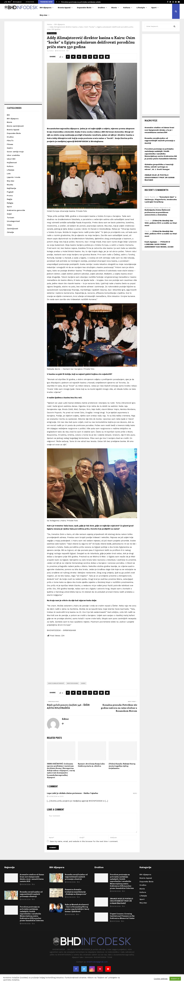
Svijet (9, 214)
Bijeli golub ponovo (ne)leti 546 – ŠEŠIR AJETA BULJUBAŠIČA (68, 706)
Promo (10, 196)
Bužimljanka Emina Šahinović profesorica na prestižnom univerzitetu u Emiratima (157, 212)
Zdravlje (10, 232)
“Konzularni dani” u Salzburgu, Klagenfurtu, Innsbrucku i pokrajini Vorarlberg (161, 199)
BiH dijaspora (45, 8)
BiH (8, 115)
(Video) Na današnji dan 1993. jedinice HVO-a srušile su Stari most (161, 223)
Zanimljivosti (12, 229)
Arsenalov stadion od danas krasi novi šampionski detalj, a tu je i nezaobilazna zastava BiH (159, 129)
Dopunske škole (84, 8)
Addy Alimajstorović (56, 683)
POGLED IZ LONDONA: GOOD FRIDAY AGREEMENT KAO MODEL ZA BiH (159, 244)
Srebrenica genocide (16, 210)
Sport (153, 8)
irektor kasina (72, 683)
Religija (10, 203)
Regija (9, 199)
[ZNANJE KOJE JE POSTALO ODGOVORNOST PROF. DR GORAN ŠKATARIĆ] (101, 902)
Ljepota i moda (13, 177)
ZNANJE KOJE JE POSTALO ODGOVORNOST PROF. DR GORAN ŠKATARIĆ (159, 177)
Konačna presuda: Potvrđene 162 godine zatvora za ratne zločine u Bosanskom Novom (119, 707)
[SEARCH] (174, 26)
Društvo (101, 8)
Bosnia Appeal (64, 8)
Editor (51, 51)
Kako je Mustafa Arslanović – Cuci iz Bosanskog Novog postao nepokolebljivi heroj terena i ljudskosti (77, 908)
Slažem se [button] (175, 979)
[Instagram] (92, 969)
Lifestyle (141, 8)
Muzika (10, 185)
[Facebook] (76, 969)
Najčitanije (11, 188)
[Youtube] (108, 969)
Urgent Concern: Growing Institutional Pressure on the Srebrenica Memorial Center (122, 915)
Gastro (10, 148)
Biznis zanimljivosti (15, 126)
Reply (135, 793)
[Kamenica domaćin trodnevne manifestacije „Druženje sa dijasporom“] (56, 892)
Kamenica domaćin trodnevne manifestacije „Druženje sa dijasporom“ (76, 891)
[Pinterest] (100, 969)
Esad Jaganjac (151, 242)
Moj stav (43, 15)
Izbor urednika (13, 155)
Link (9, 174)
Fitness (10, 144)
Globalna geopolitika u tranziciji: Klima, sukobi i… (80, 2)
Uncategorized (13, 221)
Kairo (83, 683)
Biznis (114, 8)
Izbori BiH (11, 159)
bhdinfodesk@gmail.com (97, 962)
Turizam (10, 218)
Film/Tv (10, 141)
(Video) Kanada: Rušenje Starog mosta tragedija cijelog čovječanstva (122, 765)
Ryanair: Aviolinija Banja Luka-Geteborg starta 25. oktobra (91, 764)
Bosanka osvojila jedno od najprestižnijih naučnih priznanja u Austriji (160, 140)
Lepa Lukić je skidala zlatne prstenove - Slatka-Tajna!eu (72, 793)
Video (9, 225)
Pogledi (10, 192)
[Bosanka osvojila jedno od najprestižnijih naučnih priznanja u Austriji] (11, 895)
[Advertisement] (92, 657)
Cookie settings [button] (161, 979)
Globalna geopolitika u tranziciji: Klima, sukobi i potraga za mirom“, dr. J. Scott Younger (159, 166)
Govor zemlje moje (15, 152)
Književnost (12, 163)
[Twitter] (84, 969)
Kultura (126, 8)
